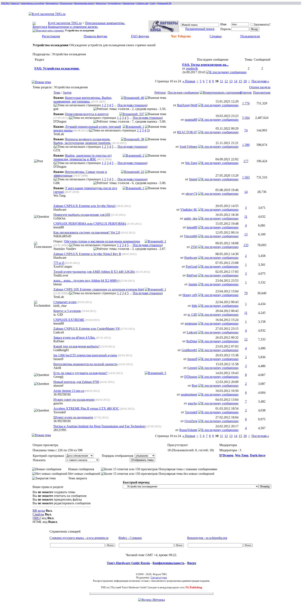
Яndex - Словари (130, 538)
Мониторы (101, 3)
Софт (152, 3)
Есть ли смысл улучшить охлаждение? (80, 373)
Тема (56, 92)
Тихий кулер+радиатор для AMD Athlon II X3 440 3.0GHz (94, 271)
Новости (15, 3)
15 (240, 81)
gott (55, 109)
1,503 (246, 177)
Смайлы (38, 514)
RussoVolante (188, 430)
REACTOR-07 (187, 132)
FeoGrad (191, 266)
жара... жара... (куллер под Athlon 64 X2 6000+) (86, 280)
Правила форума (95, 36)
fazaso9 (58, 359)
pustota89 (191, 119)
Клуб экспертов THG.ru (65, 23)
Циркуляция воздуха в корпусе (87, 114)
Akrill (57, 368)
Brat (194, 385)
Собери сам (142, 3)
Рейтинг (160, 92)
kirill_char (60, 305)
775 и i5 (58, 263)
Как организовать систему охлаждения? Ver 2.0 (86, 232)
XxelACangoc (62, 266)
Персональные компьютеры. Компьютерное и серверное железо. (86, 24)
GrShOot (59, 218)
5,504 (246, 117)
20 (245, 81)
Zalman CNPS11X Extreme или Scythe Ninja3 (84, 206)
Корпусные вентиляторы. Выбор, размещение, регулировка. (82, 99)
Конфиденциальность (168, 563)
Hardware (59, 209)
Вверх (191, 563)
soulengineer (189, 394)
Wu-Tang (191, 163)
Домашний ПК (164, 3)
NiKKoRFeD (62, 236)
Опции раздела (259, 87)
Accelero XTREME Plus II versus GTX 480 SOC (86, 408)
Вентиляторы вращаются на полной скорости (85, 364)
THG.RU (5, 3)
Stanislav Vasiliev (64, 249)
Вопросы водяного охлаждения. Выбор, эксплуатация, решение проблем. (82, 141)
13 (231, 81)
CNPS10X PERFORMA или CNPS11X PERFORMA (89, 223)
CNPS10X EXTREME (68, 319)
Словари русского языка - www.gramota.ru (78, 538)
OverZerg (190, 421)
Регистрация (51, 36)
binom (57, 284)
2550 (194, 247)
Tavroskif (59, 412)
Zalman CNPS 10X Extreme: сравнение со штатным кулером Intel (98, 289)
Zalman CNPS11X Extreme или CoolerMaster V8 (86, 328)
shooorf (58, 385)
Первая (188, 81)
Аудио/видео (114, 3)
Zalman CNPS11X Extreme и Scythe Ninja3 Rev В (87, 254)
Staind (193, 179)
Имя (223, 24)
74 (246, 130)
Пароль (225, 29)
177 (245, 161)
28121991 (60, 430)
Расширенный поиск (200, 29)
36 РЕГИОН (62, 394)
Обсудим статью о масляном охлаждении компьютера (102, 241)
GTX (56, 150)
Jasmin (192, 284)
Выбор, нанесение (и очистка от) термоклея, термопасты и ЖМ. (82, 157)
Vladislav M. (188, 209)
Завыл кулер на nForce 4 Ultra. (74, 337)
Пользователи (250, 36)
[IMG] (37, 518)
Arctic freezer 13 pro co (68, 390)
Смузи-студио (159, 577)
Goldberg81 (61, 350)
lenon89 (58, 227)
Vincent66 (190, 236)
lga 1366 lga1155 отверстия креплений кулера (85, 355)
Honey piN (190, 295)
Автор (67, 92)
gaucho (58, 403)
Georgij (192, 368)
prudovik (192, 68)
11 (221, 81)
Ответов (246, 92)
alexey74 (191, 193)
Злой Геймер (188, 146)
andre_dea (190, 218)
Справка (216, 36)
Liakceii (58, 332)
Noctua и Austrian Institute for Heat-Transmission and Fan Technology (99, 426)
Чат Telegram (181, 36)
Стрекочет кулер (64, 302)
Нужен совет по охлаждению (74, 399)
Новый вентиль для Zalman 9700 (76, 382)
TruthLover (60, 275)
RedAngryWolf (187, 105)
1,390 (246, 145)
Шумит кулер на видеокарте (73, 417)
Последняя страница (131, 105)
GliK (56, 183)
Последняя (260, 81)
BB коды (39, 510)
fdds (194, 305)
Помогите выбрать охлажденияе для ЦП (81, 214)
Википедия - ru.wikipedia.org (207, 538)
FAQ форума (140, 36)
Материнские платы (84, 3)
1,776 (246, 103)
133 (245, 245)
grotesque (191, 323)
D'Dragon (59, 121)
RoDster (58, 341)
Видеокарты (52, 3)
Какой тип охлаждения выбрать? (76, 346)
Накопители (128, 3)
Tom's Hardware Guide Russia (128, 563)
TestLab (58, 134)
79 (246, 293)
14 (235, 81)
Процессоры (66, 3)
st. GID (58, 314)
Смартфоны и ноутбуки (32, 3)
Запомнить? (262, 24)
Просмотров (261, 92)
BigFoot (192, 275)
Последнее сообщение (183, 92)
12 (226, 81)
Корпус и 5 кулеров (67, 311)
